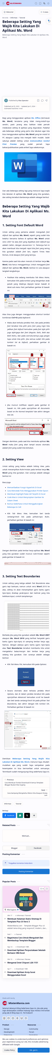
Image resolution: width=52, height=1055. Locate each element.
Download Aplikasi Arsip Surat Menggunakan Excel (21, 973)
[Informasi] (7, 804)
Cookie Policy (9, 1050)
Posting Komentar (26, 871)
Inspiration (33, 1035)
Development (9, 1032)
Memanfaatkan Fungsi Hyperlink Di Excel (24, 487)
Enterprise (8, 1035)
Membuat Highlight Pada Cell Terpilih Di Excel (26, 494)
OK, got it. (34, 1050)
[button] (3, 3)
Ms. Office (36, 118)
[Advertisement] (26, 68)
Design (6, 1029)
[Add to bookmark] (46, 888)
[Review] (27, 959)
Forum (31, 1032)
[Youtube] (8, 1018)
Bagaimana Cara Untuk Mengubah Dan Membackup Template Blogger (25, 939)
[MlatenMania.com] (15, 3)
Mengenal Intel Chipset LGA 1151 (22, 962)
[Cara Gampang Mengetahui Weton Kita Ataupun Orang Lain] (26, 792)
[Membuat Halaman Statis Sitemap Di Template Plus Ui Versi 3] (26, 899)
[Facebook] (4, 1018)
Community (33, 1029)
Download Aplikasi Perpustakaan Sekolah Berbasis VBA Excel (26, 951)
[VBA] (27, 947)
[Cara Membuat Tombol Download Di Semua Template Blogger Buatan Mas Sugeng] (26, 782)
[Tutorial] (18, 804)
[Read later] (38, 100)
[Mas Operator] (18, 100)
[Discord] (13, 1018)
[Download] (21, 947)
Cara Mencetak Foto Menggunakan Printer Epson (27, 490)
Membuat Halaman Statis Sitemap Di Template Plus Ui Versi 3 (24, 920)
